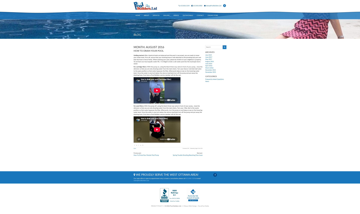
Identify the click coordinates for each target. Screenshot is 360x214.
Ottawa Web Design (190, 206)
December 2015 (210, 70)
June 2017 (208, 57)
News (135, 148)
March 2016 (209, 68)
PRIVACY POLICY (157, 206)
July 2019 (208, 55)
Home (137, 15)
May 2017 (208, 59)
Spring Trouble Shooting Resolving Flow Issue (187, 155)
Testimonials (188, 15)
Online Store (213, 15)
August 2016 (209, 61)
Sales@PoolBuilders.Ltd (213, 5)
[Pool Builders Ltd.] (145, 5)
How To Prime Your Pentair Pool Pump (146, 155)
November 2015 (210, 72)
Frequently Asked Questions (214, 79)
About (146, 15)
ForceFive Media (203, 206)
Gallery (166, 15)
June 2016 (208, 63)
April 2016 (208, 65)
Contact (200, 15)
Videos (176, 15)
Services (156, 15)
